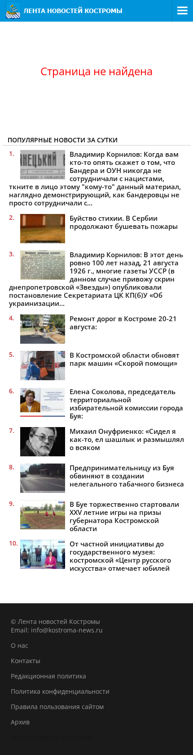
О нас (19, 645)
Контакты (25, 660)
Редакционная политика (48, 676)
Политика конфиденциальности (60, 691)
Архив (20, 722)
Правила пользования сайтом (57, 706)
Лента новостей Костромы (52, 737)
